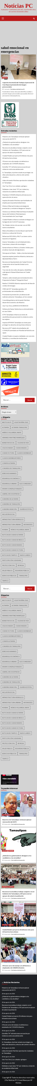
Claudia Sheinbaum (24, 453)
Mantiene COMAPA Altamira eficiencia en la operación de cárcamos (16, 196)
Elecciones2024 (25, 483)
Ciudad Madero (21, 448)
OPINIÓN (11, 851)
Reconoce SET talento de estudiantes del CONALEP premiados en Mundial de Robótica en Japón (18, 330)
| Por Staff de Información (18, 824)
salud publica (7, 570)
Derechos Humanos (9, 473)
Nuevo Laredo (25, 555)
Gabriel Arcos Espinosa (11, 494)
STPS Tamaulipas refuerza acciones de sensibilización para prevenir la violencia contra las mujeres (17, 317)
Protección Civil (8, 565)
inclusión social (8, 514)
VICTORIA (11, 815)
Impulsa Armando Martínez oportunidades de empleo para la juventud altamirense (17, 201)
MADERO (11, 925)
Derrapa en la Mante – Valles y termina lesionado (18, 253)
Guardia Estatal (26, 509)
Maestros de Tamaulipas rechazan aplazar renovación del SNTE (16, 138)
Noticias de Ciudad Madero (12, 545)
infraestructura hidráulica (12, 519)
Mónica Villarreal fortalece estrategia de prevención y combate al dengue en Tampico (16, 207)
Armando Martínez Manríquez (13, 437)
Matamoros (28, 524)
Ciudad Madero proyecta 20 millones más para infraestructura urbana (17, 157)
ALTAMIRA (5, 961)
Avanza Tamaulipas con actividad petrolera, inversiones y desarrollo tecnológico (16, 243)
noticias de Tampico (9, 555)
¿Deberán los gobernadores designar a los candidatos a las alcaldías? (16, 143)
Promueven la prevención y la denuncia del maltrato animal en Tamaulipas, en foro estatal (17, 296)
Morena (5, 529)
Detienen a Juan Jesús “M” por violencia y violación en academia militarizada (15, 190)
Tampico (5, 581)
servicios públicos (9, 575)
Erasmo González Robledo (12, 489)
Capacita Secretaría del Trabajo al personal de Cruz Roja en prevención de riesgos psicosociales (18, 85)
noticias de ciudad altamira (12, 535)
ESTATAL (4, 77)
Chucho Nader (7, 448)
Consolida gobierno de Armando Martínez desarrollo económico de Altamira (16, 301)
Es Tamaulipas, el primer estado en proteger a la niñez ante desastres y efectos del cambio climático (17, 175)
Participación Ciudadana (11, 560)
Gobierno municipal (9, 509)
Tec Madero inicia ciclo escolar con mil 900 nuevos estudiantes (16, 226)
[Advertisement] (18, 32)
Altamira (5, 427)
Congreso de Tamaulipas (11, 468)
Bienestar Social (8, 443)
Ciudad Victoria (8, 453)
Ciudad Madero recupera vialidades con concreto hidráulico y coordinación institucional (18, 337)
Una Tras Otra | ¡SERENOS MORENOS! (15, 306)
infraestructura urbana (11, 524)
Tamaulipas (23, 575)
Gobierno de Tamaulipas (11, 504)
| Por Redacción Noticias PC (17, 89)
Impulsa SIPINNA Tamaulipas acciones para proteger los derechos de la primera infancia (16, 324)
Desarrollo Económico (11, 478)
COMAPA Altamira (8, 463)
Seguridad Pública (22, 570)
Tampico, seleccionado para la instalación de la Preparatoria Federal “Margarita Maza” (17, 279)
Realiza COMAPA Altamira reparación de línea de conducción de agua (18, 284)
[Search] (34, 18)
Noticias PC (18, 6)
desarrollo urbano (9, 483)
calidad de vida (23, 443)
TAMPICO (11, 886)
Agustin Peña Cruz (21, 422)
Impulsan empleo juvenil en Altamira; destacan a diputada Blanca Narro (17, 257)
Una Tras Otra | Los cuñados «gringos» (14, 186)
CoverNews (22, 1080)
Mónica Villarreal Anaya (20, 529)
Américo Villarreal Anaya (11, 432)
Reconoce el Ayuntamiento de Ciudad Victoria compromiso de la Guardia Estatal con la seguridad (17, 264)
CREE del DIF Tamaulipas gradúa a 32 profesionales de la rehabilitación (14, 290)
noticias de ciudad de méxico (13, 540)
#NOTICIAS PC (7, 422)
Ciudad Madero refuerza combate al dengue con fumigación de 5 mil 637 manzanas (18, 221)
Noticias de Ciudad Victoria (12, 550)
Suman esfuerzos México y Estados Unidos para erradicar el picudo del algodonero (17, 249)
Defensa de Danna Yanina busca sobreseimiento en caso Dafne (17, 310)
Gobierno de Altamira (10, 499)
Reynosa (21, 565)
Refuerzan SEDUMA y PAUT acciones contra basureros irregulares (17, 237)
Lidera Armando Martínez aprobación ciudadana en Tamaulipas (18, 181)
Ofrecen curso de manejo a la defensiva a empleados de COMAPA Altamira (15, 162)
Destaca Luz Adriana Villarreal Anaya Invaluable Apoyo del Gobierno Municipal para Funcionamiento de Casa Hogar (17, 214)
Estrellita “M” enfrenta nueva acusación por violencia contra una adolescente (16, 168)
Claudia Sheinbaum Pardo (11, 458)
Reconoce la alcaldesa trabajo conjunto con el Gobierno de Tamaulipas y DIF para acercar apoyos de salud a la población (17, 150)
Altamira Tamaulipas (19, 427)
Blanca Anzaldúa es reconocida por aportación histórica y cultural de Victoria (17, 232)
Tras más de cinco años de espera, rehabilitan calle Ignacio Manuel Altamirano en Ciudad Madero (16, 272)
